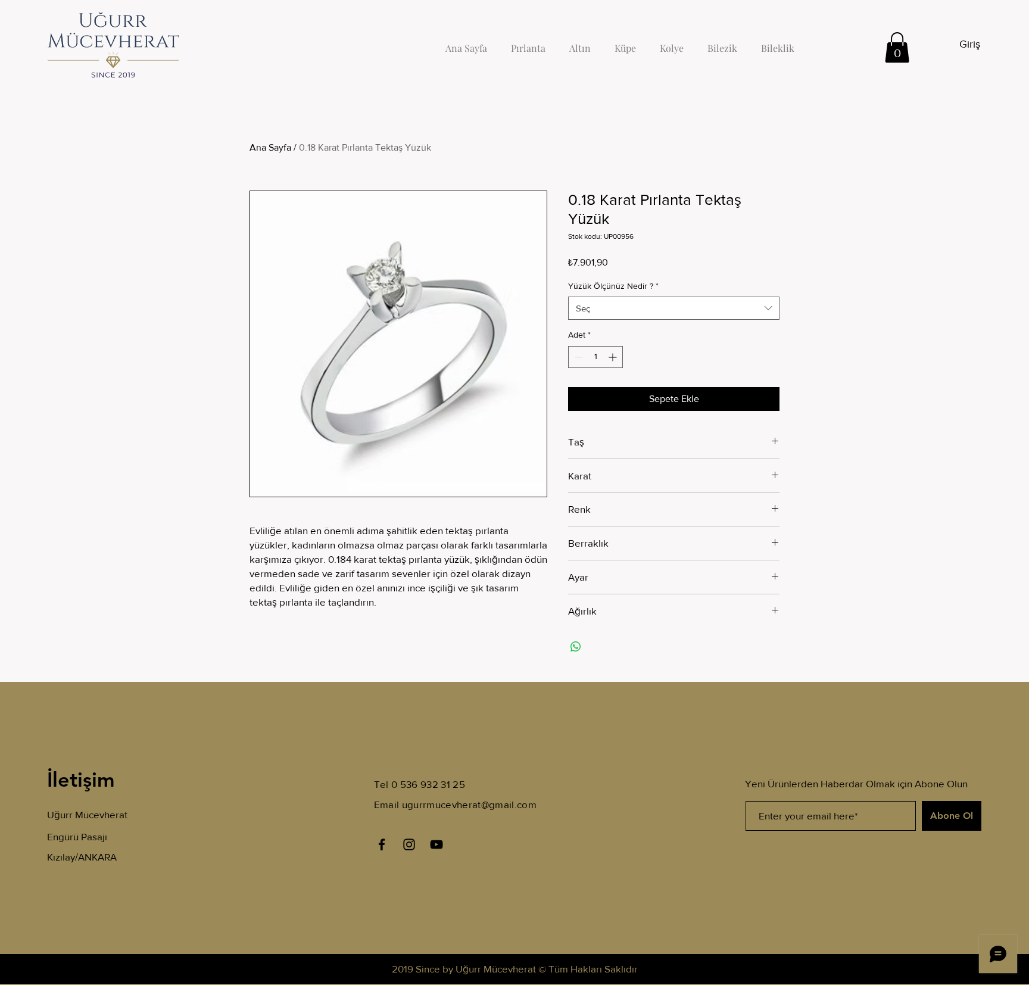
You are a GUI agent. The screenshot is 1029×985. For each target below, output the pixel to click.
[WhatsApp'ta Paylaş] (576, 647)
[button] (897, 47)
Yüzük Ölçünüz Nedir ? (613, 286)
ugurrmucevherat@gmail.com (469, 804)
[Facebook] (381, 844)
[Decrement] (577, 357)
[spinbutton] (595, 357)
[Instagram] (409, 844)
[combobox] (673, 308)
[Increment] (613, 357)
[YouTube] (436, 844)
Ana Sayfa (270, 147)
